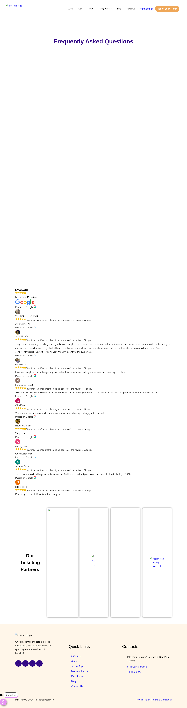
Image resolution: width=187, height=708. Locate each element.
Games (81, 9)
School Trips (77, 666)
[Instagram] (32, 663)
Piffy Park (76, 656)
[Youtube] (39, 663)
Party (91, 9)
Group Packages (105, 9)
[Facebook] (18, 663)
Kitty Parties (77, 676)
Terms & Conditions (162, 699)
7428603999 (134, 671)
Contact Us (130, 9)
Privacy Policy (143, 699)
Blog (119, 9)
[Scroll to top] (178, 699)
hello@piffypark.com (137, 666)
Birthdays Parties (79, 671)
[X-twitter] (25, 663)
